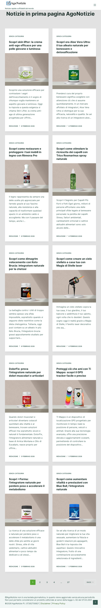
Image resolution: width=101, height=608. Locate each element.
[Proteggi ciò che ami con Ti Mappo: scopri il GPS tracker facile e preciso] (74, 396)
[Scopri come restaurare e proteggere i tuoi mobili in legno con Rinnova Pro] (27, 176)
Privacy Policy (58, 603)
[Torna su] (95, 602)
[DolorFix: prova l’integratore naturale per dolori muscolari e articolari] (27, 396)
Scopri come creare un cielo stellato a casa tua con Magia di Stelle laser (74, 262)
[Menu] (95, 5)
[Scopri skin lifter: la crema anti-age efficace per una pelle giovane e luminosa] (27, 69)
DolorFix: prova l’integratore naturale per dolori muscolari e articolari (26, 372)
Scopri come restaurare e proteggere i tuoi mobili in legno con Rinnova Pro (25, 152)
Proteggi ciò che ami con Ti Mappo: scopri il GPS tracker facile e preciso (73, 372)
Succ (89, 582)
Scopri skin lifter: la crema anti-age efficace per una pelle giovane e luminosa (25, 45)
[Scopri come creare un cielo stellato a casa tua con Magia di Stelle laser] (74, 286)
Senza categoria (16, 36)
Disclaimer (45, 603)
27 (68, 582)
